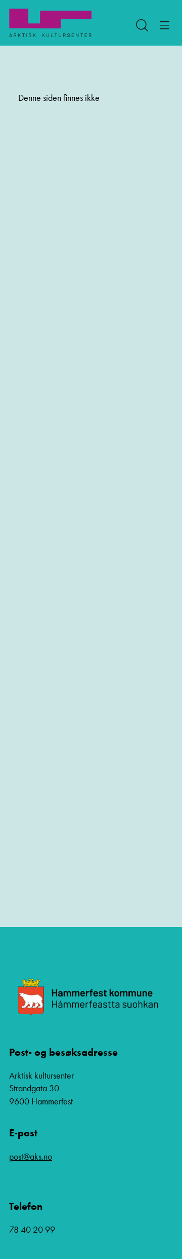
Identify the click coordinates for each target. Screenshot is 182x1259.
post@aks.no (30, 1156)
